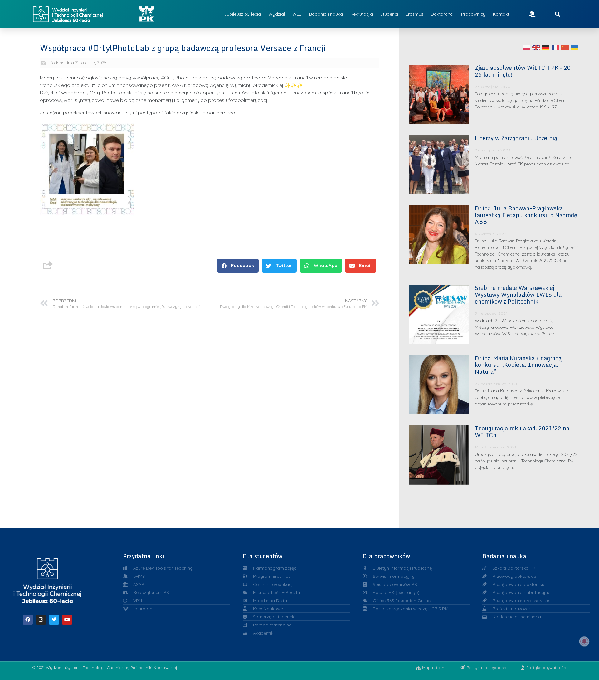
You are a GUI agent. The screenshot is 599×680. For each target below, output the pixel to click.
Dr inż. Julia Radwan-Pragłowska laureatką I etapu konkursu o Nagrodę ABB (526, 215)
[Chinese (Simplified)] (565, 47)
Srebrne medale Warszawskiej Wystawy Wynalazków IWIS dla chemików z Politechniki (518, 294)
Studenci (389, 14)
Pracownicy (473, 14)
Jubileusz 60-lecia (242, 14)
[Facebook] (28, 620)
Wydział (276, 14)
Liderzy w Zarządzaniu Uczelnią (516, 138)
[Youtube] (67, 620)
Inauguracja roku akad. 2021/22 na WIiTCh (522, 432)
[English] (536, 47)
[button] (238, 266)
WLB (297, 14)
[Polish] (527, 47)
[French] (556, 47)
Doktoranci (442, 14)
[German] (546, 47)
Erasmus (414, 14)
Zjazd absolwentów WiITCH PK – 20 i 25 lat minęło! (524, 71)
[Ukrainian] (575, 47)
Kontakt (501, 14)
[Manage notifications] (584, 641)
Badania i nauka (326, 14)
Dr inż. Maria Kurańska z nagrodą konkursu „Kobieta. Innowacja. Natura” (518, 364)
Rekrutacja (361, 14)
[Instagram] (41, 620)
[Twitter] (54, 620)
